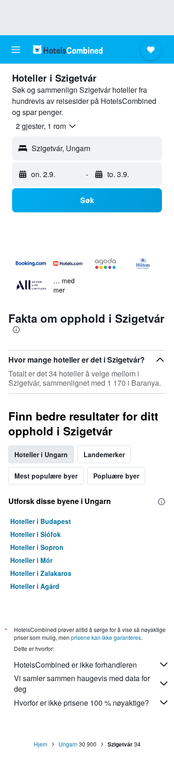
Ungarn (67, 744)
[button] (16, 49)
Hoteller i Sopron (37, 547)
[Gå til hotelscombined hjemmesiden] (68, 49)
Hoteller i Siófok (35, 534)
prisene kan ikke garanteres (106, 637)
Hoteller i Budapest (40, 521)
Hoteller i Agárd (34, 586)
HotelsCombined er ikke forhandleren (75, 664)
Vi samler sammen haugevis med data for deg (82, 683)
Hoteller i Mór (31, 560)
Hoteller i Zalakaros (40, 573)
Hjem (40, 744)
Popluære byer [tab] (116, 475)
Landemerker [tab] (104, 454)
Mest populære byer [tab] (45, 475)
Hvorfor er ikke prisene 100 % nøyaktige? (81, 702)
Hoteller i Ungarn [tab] (41, 454)
